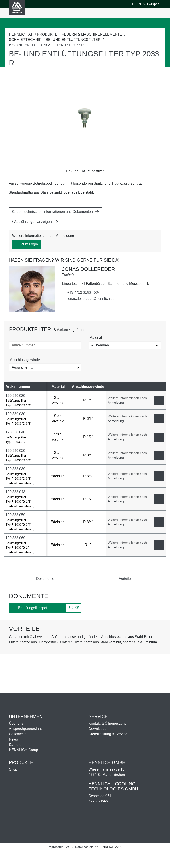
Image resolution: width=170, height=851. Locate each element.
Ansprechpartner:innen (27, 729)
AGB (69, 847)
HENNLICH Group (23, 750)
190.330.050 (16, 450)
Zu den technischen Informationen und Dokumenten (52, 211)
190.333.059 (16, 515)
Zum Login (29, 244)
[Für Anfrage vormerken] (159, 400)
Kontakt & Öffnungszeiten (108, 723)
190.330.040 (16, 432)
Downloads (97, 729)
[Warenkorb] (131, 13)
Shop (13, 769)
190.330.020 (16, 395)
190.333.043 (16, 492)
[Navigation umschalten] (156, 13)
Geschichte (18, 734)
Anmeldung (116, 402)
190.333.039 (16, 469)
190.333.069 (16, 538)
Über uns (16, 723)
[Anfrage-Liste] (137, 13)
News (13, 739)
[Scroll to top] (161, 845)
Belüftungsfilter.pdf (32, 608)
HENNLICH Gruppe (145, 4)
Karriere (15, 745)
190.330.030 (16, 414)
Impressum (56, 847)
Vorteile (125, 579)
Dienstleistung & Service (108, 734)
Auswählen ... (101, 345)
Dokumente (45, 579)
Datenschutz (84, 847)
